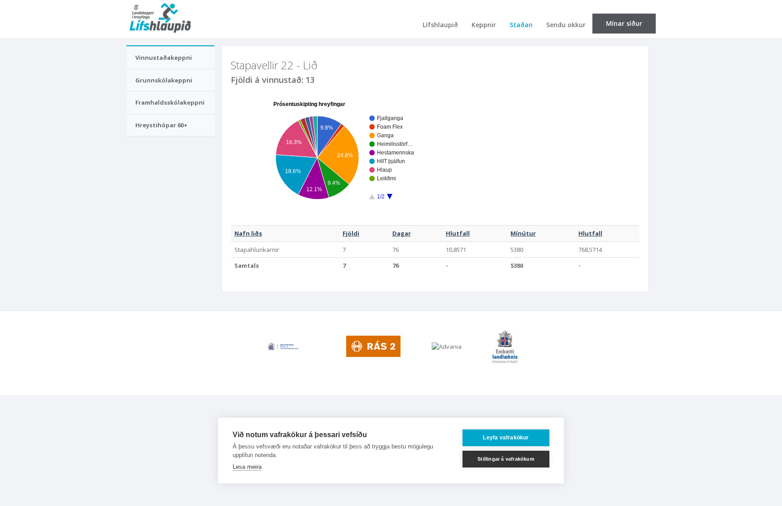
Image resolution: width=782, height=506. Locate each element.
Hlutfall (458, 233)
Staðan (521, 24)
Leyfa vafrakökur (506, 437)
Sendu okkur (566, 24)
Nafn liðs (248, 233)
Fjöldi (351, 233)
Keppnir (484, 24)
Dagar (401, 233)
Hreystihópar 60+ (161, 125)
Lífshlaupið (440, 24)
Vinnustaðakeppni (163, 57)
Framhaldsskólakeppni (170, 102)
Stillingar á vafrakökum (505, 459)
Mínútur (523, 233)
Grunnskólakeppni (163, 80)
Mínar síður (624, 23)
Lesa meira (247, 466)
